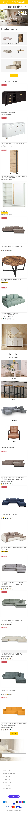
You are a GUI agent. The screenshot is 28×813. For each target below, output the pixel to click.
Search (4, 762)
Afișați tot (14, 75)
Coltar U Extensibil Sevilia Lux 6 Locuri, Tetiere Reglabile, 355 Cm (14, 653)
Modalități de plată (7, 782)
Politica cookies (6, 785)
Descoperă (14, 18)
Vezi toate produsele (13, 357)
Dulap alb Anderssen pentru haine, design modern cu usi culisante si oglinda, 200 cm (14, 209)
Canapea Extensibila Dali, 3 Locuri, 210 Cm (9, 313)
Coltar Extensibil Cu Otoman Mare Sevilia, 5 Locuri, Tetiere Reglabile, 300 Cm (12, 244)
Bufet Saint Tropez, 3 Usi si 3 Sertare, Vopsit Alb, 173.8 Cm (12, 143)
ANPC (4, 791)
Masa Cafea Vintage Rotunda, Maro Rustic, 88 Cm (11, 279)
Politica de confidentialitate (9, 773)
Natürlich (12, 810)
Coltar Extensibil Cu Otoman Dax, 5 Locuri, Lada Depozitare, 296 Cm (13, 688)
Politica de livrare (6, 779)
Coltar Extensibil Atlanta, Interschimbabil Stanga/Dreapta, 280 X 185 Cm (13, 548)
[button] (2, 6)
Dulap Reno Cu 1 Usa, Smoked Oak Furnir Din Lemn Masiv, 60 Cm (14, 176)
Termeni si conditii (7, 770)
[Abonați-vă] (24, 755)
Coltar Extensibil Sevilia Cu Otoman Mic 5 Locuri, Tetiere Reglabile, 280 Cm (12, 618)
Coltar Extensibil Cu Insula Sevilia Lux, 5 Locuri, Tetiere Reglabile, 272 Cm (12, 583)
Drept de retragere (7, 765)
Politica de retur (6, 776)
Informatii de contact (7, 788)
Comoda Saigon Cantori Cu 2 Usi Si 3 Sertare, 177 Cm (11, 111)
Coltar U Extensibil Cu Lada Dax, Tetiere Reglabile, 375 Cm (12, 512)
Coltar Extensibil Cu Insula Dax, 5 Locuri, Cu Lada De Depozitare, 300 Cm (14, 724)
